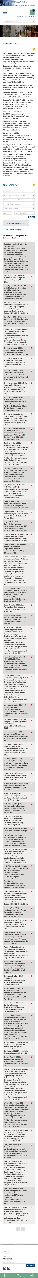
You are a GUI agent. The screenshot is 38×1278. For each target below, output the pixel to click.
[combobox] (19, 195)
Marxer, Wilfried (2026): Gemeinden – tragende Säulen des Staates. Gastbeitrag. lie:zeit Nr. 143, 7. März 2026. (15, 797)
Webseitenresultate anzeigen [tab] (16, 223)
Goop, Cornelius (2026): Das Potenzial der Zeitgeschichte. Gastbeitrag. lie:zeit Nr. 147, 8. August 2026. (14, 608)
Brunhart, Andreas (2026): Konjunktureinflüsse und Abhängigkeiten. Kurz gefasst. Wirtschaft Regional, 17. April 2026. (14, 362)
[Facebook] (4, 1268)
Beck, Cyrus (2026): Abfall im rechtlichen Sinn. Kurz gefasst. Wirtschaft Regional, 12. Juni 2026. (15, 279)
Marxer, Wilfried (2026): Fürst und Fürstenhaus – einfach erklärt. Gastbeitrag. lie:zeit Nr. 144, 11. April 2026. (16, 786)
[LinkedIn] (8, 1268)
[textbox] (18, 196)
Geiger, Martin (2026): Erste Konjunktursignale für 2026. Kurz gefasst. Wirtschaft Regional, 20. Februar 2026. (16, 515)
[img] (31, 276)
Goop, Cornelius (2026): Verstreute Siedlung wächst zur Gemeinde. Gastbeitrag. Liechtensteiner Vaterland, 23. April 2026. (15, 619)
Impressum (6, 1249)
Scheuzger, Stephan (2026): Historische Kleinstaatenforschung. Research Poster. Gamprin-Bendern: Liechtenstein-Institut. (15, 980)
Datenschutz (7, 1251)
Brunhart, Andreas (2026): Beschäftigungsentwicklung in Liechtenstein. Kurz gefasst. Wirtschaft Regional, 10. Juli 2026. (16, 351)
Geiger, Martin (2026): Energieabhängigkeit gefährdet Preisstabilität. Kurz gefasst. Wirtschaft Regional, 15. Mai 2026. (16, 504)
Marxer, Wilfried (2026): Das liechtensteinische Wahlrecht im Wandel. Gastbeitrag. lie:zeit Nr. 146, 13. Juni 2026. (15, 776)
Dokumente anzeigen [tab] (13, 230)
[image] (26, 13)
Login (5, 1256)
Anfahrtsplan (7, 1254)
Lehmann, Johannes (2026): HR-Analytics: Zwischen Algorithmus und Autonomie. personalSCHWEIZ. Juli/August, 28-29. (15, 724)
